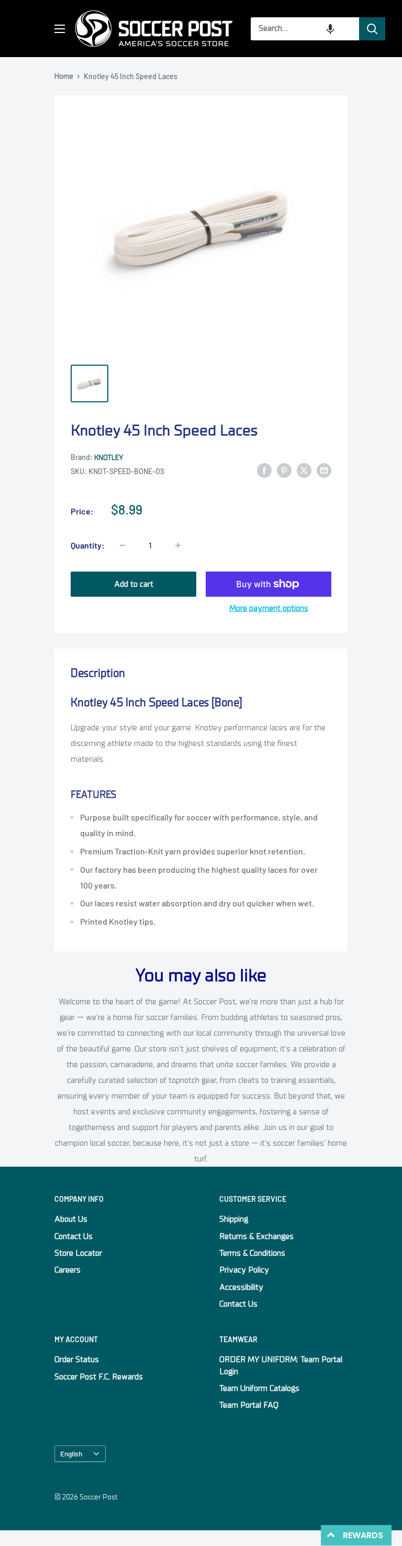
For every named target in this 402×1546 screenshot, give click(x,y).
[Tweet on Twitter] (304, 470)
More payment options (268, 608)
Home (63, 76)
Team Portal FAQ (248, 1405)
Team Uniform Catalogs (259, 1388)
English (71, 1453)
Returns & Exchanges (256, 1236)
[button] (330, 28)
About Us (70, 1219)
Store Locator (78, 1253)
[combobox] (305, 28)
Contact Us (73, 1236)
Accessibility (241, 1287)
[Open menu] (59, 29)
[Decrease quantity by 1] (122, 545)
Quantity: (88, 545)
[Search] (372, 28)
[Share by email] (324, 470)
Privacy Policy (244, 1270)
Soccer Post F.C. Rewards (98, 1376)
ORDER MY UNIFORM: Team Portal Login (280, 1365)
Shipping (233, 1219)
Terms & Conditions (252, 1253)
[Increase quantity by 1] (178, 545)
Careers (67, 1270)
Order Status (76, 1359)
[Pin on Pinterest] (284, 470)
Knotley (109, 457)
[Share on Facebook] (264, 470)
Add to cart (133, 584)
